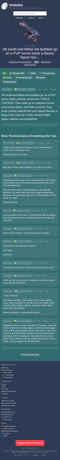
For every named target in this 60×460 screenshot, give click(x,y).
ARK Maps (4, 368)
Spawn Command (29, 65)
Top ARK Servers (7, 414)
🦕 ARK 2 (4, 436)
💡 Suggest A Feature (8, 426)
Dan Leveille (23, 452)
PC (48, 451)
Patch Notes (8, 372)
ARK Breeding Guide (8, 405)
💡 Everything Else (25, 90)
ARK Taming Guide (7, 400)
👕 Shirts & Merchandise (9, 431)
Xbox (51, 451)
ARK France (8, 417)
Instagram (4, 394)
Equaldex (36, 455)
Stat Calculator (46, 62)
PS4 (55, 451)
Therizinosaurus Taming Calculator (20, 62)
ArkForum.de (8, 419)
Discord (4, 384)
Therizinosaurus (30, 46)
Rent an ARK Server (8, 412)
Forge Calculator (7, 370)
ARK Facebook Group (8, 391)
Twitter (3, 386)
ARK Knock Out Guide (8, 403)
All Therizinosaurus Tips (30, 355)
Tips (36, 62)
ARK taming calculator (19, 451)
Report (53, 90)
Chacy (44, 455)
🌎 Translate (5, 433)
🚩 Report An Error (7, 428)
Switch (14, 452)
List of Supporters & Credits (30, 448)
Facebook (4, 389)
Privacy (45, 452)
